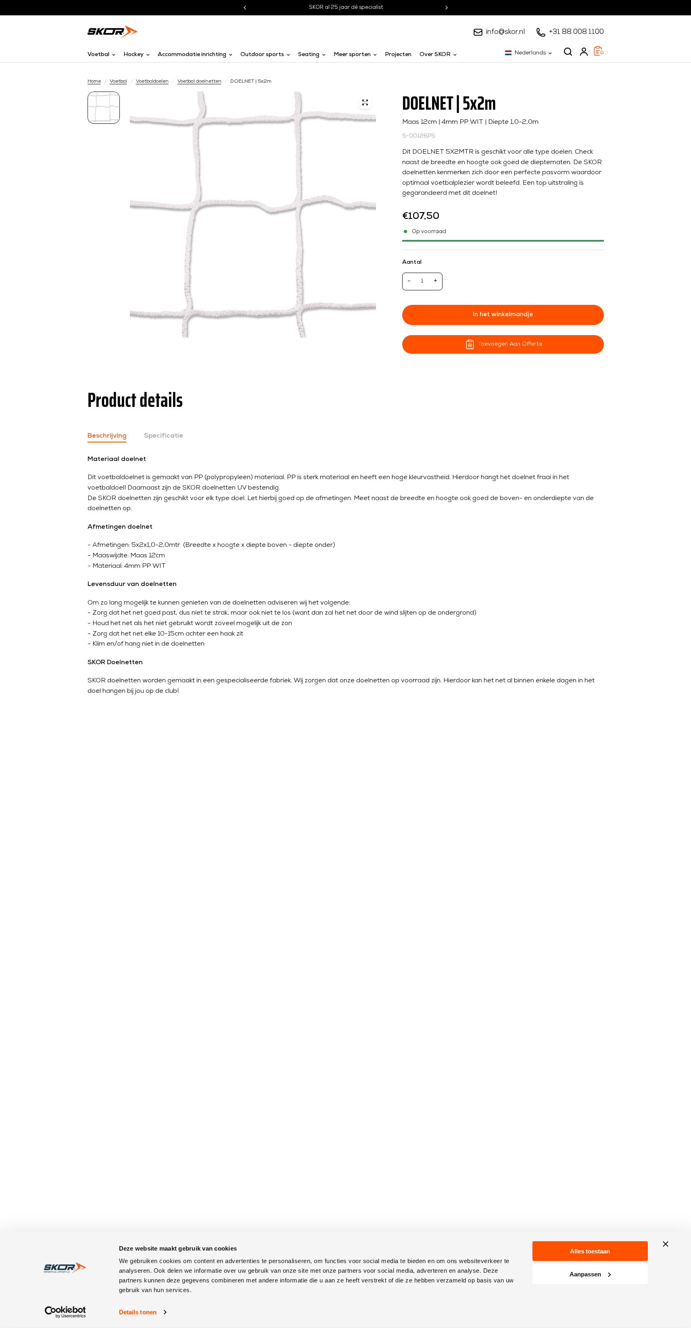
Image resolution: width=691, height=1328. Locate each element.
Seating (308, 55)
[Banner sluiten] (665, 1244)
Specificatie (163, 436)
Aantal (412, 262)
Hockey (133, 55)
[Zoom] (365, 102)
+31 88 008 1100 (576, 32)
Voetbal (98, 55)
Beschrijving (107, 436)
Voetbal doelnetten (199, 81)
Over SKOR (435, 55)
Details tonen (138, 1312)
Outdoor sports (262, 55)
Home (94, 81)
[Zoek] (568, 51)
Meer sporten (352, 55)
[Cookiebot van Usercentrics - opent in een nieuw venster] (65, 1312)
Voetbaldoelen (152, 81)
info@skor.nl (505, 32)
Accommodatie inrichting (192, 55)
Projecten (398, 55)
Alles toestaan (590, 1251)
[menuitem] (103, 54)
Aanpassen (585, 1273)
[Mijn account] (584, 51)
